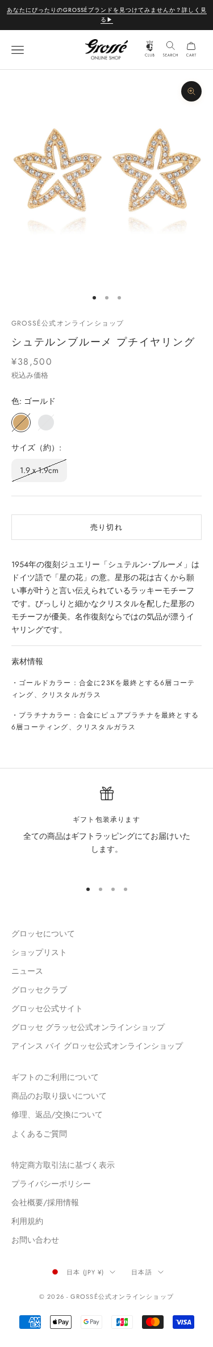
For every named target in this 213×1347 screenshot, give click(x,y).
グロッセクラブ (39, 989)
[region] (106, 828)
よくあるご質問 (39, 1133)
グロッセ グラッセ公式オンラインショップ (88, 1027)
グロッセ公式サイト (47, 1008)
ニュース (27, 971)
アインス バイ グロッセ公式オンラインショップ (97, 1046)
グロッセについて (43, 933)
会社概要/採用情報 (45, 1202)
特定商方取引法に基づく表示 (63, 1165)
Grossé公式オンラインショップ (67, 323)
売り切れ (106, 527)
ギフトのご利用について (55, 1077)
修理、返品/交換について (57, 1114)
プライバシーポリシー (51, 1183)
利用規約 (27, 1221)
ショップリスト (39, 952)
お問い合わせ (35, 1239)
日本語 (141, 1272)
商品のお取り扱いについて (59, 1095)
